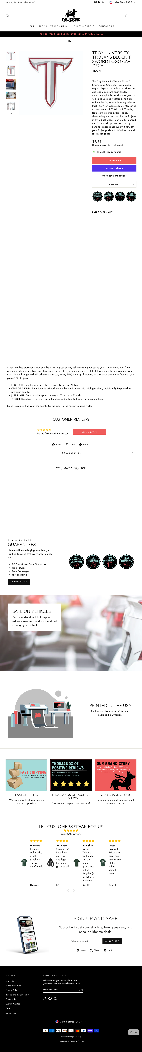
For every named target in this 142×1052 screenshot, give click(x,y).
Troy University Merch (54, 26)
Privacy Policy (12, 990)
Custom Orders (84, 26)
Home (31, 26)
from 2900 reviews (71, 834)
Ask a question (71, 453)
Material (114, 184)
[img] (71, 830)
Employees (11, 1012)
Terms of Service (13, 985)
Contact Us (106, 26)
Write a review (89, 431)
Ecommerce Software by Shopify (71, 1041)
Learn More (19, 581)
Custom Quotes (13, 1003)
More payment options (114, 175)
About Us (10, 981)
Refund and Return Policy (18, 994)
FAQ (8, 1008)
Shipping (96, 145)
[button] (69, 890)
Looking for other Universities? (20, 2)
